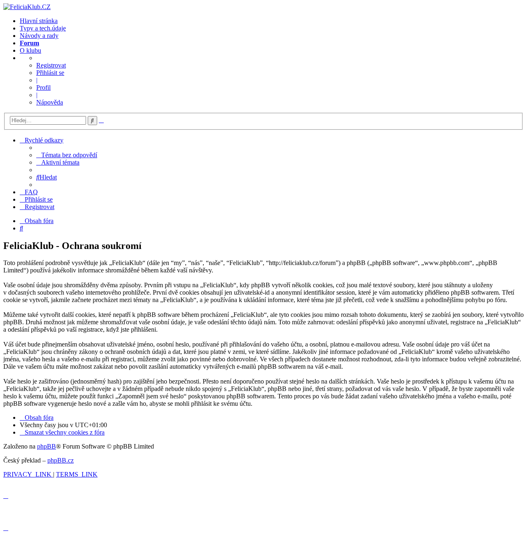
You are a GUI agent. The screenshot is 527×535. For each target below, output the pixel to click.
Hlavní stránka (39, 20)
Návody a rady (39, 35)
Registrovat (51, 65)
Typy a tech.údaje (43, 28)
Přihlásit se (50, 72)
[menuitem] (66, 154)
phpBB (46, 446)
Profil (43, 87)
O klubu (30, 50)
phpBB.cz (60, 460)
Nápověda (49, 102)
